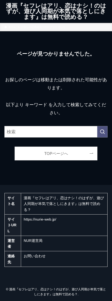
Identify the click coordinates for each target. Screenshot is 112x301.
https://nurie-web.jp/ (40, 219)
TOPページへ (56, 153)
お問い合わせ (35, 256)
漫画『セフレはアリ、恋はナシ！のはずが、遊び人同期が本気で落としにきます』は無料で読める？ (56, 11)
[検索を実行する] (102, 131)
